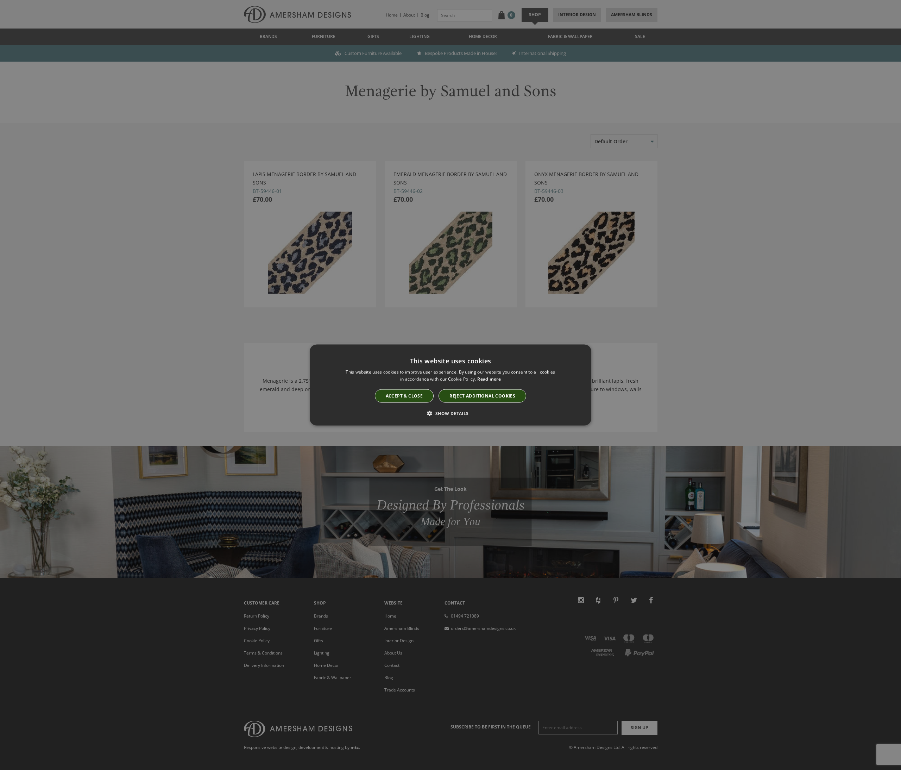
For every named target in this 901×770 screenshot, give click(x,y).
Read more (489, 379)
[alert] (450, 385)
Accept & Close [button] (404, 396)
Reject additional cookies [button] (482, 396)
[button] (450, 413)
